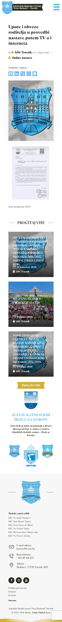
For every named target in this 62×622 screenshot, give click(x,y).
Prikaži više (31, 385)
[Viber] (22, 74)
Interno (12, 600)
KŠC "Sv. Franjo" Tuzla (18, 528)
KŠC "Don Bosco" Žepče (19, 521)
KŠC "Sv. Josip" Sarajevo (19, 517)
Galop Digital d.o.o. (41, 612)
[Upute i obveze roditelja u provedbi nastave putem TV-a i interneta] (31, 140)
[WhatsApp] (28, 74)
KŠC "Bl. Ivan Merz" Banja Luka (23, 532)
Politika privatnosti (17, 588)
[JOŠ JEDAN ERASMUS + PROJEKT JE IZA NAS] (31, 304)
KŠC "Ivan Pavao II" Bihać (20, 525)
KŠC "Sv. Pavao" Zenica (19, 535)
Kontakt (12, 595)
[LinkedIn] (16, 74)
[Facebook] (10, 74)
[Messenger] (35, 74)
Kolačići (12, 591)
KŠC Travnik (23, 52)
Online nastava (22, 58)
